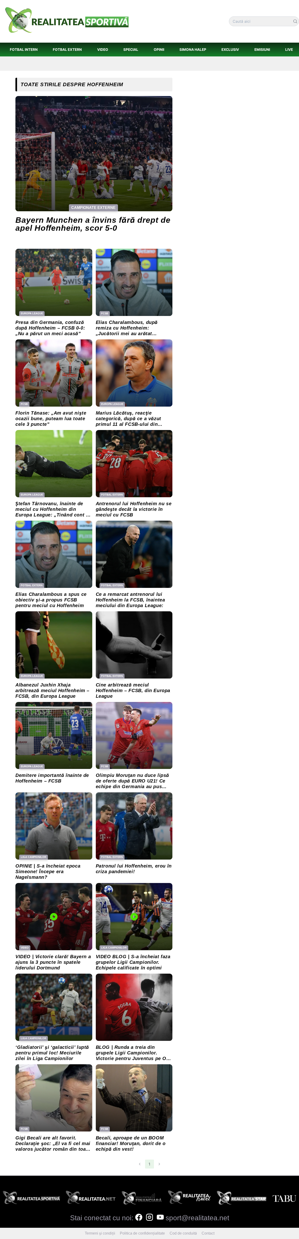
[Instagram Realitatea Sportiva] (149, 1218)
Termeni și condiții (100, 1233)
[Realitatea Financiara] (141, 1199)
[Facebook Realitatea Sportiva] (138, 1218)
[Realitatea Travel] (189, 1199)
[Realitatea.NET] (90, 1199)
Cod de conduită (183, 1233)
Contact (208, 1233)
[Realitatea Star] (242, 1199)
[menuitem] (23, 49)
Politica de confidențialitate (142, 1233)
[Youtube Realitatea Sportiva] (160, 1218)
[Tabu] (284, 1199)
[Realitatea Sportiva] (31, 1199)
